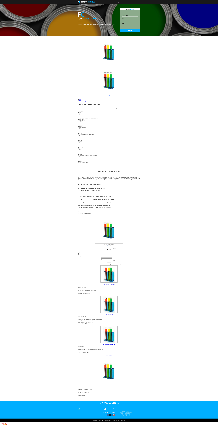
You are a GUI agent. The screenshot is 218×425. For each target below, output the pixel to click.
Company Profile (115, 2)
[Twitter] (110, 415)
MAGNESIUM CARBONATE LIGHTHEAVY (109, 386)
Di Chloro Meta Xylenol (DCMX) (109, 344)
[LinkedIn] (112, 415)
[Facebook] (108, 415)
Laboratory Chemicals (82, 101)
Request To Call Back (109, 98)
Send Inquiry (110, 96)
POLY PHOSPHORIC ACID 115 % (109, 284)
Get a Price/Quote (109, 106)
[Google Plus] (114, 415)
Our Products (121, 2)
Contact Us (135, 2)
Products (80, 100)
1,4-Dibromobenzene (109, 314)
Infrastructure (128, 2)
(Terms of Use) (212, 423)
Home (80, 99)
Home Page (108, 2)
